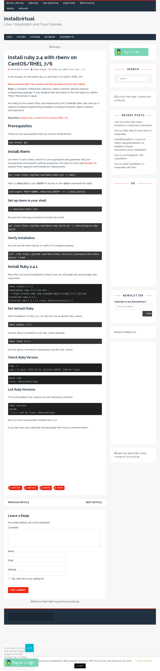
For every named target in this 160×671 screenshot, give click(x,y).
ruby (77, 69)
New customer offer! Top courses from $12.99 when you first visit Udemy (46, 84)
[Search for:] (133, 78)
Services (33, 3)
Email (11, 560)
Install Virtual (15, 3)
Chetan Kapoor (40, 69)
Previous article (18, 502)
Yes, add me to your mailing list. (27, 578)
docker (21, 37)
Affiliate (23, 9)
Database (50, 37)
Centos (55, 69)
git (60, 69)
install (65, 69)
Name (11, 551)
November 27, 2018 (19, 69)
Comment (13, 527)
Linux (9, 37)
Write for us (87, 3)
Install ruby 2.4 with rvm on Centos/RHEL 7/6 (44, 118)
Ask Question (50, 3)
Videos (10, 9)
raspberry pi (67, 37)
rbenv (46, 488)
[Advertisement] (106, 26)
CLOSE (29, 648)
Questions (69, 3)
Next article (94, 502)
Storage (35, 37)
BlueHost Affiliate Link (125, 332)
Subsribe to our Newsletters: (130, 301)
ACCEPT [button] (80, 666)
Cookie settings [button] (144, 660)
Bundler (89, 163)
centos (16, 488)
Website (12, 569)
